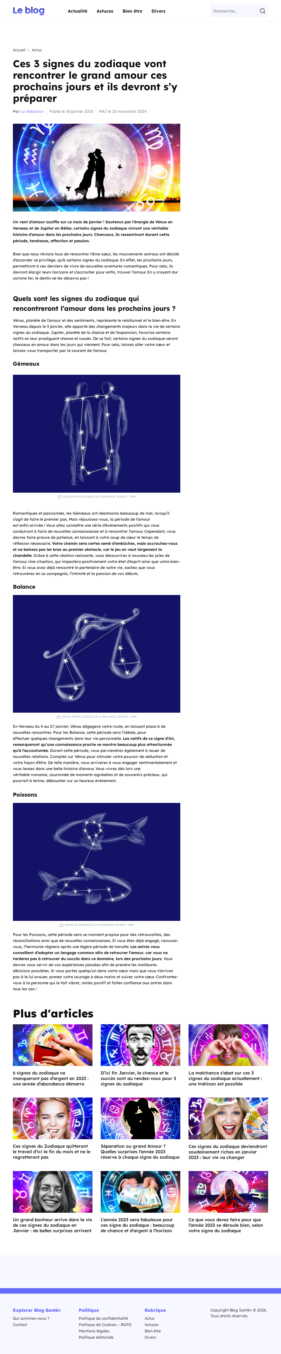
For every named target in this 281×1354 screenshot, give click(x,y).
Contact (20, 1324)
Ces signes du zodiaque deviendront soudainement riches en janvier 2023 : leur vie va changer (228, 1152)
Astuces (105, 11)
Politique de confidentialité (103, 1318)
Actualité (77, 11)
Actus (37, 49)
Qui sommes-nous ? (31, 1318)
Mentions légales (94, 1330)
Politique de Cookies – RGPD (105, 1324)
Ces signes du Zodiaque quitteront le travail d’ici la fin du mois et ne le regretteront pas (51, 1151)
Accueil (19, 49)
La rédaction (32, 111)
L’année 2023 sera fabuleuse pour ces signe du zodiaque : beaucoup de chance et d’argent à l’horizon (137, 1225)
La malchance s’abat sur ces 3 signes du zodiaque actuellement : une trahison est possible (225, 1078)
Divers (158, 11)
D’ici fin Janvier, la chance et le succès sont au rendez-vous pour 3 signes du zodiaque (138, 1078)
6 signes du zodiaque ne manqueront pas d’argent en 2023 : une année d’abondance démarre (51, 1078)
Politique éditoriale (96, 1337)
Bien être (132, 11)
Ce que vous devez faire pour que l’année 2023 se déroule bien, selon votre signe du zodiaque (226, 1225)
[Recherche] (263, 11)
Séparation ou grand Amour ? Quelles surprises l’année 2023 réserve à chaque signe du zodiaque (140, 1151)
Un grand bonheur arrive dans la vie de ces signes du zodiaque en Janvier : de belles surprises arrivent (52, 1225)
